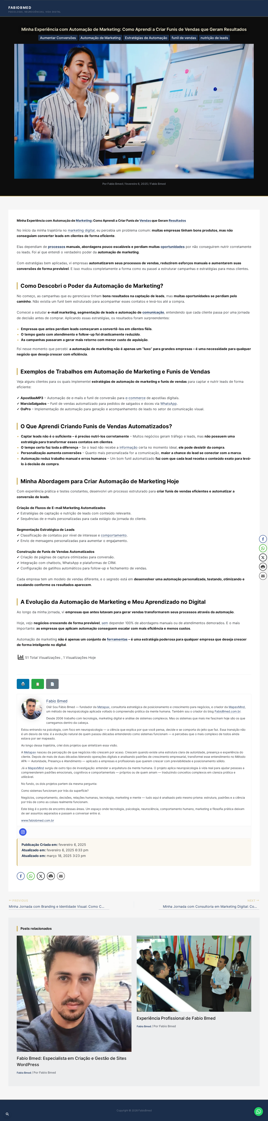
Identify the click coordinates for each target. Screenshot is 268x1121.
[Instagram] (23, 832)
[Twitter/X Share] (41, 876)
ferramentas (117, 639)
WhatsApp (168, 403)
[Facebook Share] (21, 876)
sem (105, 623)
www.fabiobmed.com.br (37, 820)
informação (129, 447)
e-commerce (135, 398)
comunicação (153, 312)
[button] (263, 584)
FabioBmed (19, 7)
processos (56, 247)
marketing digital (81, 230)
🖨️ (23, 684)
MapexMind (237, 707)
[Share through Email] (61, 876)
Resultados (177, 221)
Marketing (84, 221)
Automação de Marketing (100, 38)
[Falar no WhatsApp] (258, 1111)
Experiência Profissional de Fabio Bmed (176, 1018)
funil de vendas (184, 38)
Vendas (145, 221)
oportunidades (173, 247)
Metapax (103, 707)
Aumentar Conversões (58, 38)
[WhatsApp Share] (31, 876)
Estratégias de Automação (146, 38)
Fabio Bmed (158, 183)
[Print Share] (51, 876)
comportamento (114, 535)
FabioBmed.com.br (227, 711)
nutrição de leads (214, 38)
